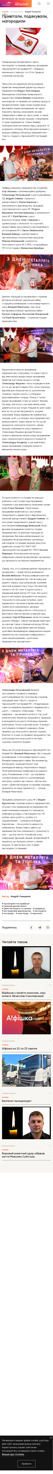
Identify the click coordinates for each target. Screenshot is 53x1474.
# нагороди (8, 913)
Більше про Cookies (13, 1454)
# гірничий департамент (14, 906)
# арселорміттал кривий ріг (16, 903)
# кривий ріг (39, 908)
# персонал (36, 913)
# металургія (39, 911)
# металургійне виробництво (16, 911)
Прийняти (26, 1463)
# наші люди (22, 913)
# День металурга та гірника (16, 908)
